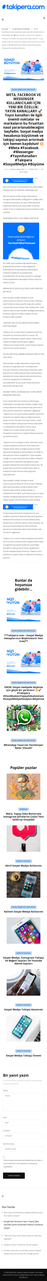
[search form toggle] (44, 18)
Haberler (23, 809)
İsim (5, 1117)
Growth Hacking (23, 861)
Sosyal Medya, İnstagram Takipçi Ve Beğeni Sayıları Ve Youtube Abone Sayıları (23, 960)
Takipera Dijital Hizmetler (25, 1272)
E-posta (6, 1130)
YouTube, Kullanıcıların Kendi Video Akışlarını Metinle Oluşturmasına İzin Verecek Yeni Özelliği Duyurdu (22, 1252)
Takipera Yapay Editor (17, 169)
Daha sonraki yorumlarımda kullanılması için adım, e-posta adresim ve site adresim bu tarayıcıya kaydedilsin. (23, 1163)
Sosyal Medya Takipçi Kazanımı (23, 1009)
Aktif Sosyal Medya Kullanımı (23, 865)
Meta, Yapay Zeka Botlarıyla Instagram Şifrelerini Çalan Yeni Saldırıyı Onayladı (23, 816)
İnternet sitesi (8, 1144)
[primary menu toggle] (3, 20)
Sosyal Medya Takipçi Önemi (23, 1055)
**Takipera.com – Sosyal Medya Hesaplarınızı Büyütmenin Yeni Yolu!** (23, 638)
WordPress (23, 1277)
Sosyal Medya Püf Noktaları (23, 89)
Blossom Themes (33, 1274)
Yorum (5, 1090)
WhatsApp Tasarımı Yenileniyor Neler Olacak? (23, 746)
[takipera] (23, 182)
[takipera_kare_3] (21, 258)
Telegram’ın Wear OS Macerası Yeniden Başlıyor (21, 1244)
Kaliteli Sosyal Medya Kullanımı (23, 911)
